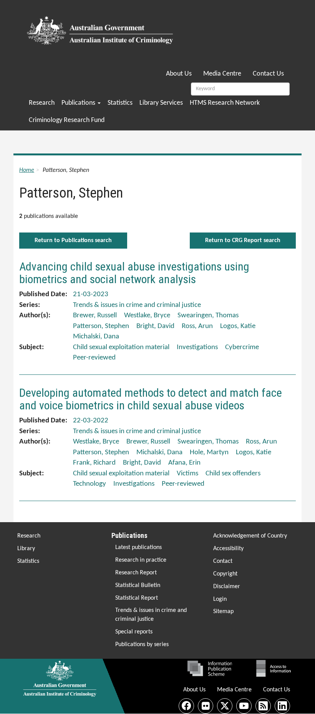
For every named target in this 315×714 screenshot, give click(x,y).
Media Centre (222, 74)
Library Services (161, 103)
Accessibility (228, 549)
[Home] (101, 28)
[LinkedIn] (282, 706)
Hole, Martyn (209, 452)
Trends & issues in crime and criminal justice (151, 614)
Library (26, 549)
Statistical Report (136, 598)
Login (220, 599)
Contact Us (268, 74)
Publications (79, 103)
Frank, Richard (94, 463)
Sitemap (223, 611)
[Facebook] (186, 706)
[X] (224, 706)
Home (26, 170)
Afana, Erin (184, 463)
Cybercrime (242, 347)
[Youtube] (244, 706)
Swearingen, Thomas (208, 315)
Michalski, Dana (96, 336)
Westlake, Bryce (147, 315)
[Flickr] (205, 706)
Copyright (225, 574)
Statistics (120, 103)
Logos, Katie (237, 326)
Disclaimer (226, 587)
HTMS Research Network (225, 103)
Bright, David (155, 326)
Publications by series (142, 644)
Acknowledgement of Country (250, 536)
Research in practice (140, 560)
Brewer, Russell (95, 315)
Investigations (197, 347)
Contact (222, 561)
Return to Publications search (73, 240)
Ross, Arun (197, 326)
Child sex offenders (233, 473)
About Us (179, 74)
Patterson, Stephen (101, 326)
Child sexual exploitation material (121, 347)
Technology (89, 484)
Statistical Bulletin (137, 585)
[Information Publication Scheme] (209, 668)
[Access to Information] (275, 668)
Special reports (134, 632)
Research (42, 103)
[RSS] (263, 706)
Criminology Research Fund (66, 120)
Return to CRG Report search (242, 240)
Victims (187, 473)
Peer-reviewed (94, 357)
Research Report (136, 573)
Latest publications (138, 547)
